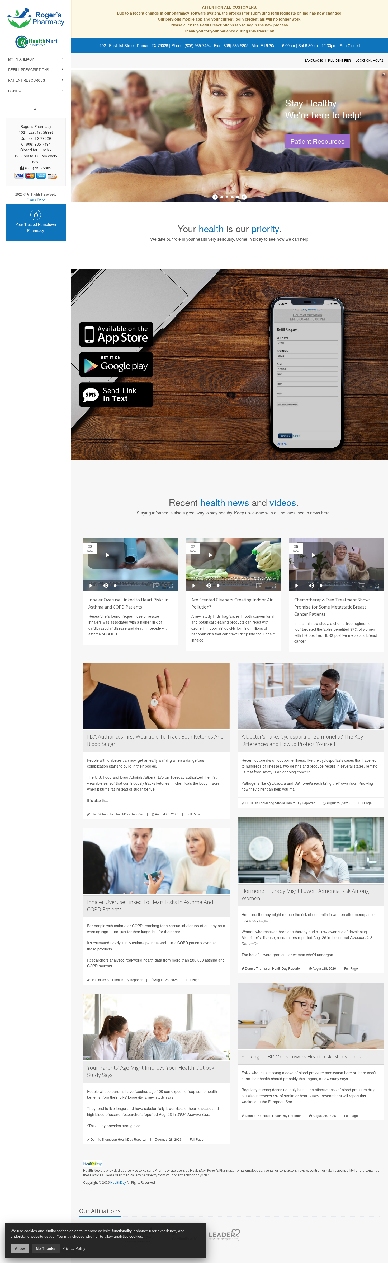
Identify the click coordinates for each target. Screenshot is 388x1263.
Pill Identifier (339, 60)
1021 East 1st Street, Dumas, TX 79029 (134, 45)
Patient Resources (26, 80)
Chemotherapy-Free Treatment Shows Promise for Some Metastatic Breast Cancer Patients (332, 607)
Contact (16, 90)
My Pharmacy (21, 59)
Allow (20, 1248)
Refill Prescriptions (28, 69)
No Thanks (45, 1248)
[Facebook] (35, 109)
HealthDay (118, 1182)
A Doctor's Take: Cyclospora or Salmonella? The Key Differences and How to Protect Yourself (302, 740)
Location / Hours (370, 60)
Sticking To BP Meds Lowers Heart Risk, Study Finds (301, 1056)
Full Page (193, 814)
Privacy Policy (36, 199)
